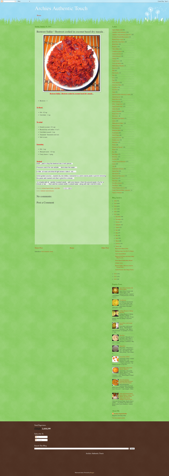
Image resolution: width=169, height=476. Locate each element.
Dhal (113, 70)
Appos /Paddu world (117, 30)
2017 (115, 209)
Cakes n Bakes (115, 49)
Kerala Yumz (115, 113)
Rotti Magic (115, 154)
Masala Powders (116, 125)
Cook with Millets (116, 63)
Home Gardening (116, 101)
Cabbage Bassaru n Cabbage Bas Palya (126, 311)
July (117, 230)
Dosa (113, 78)
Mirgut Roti (122, 346)
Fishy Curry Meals (116, 85)
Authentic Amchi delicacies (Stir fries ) (121, 34)
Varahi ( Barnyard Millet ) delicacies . (121, 190)
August (117, 227)
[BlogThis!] (66, 188)
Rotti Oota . (115, 157)
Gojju (113, 92)
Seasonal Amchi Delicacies (118, 161)
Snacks (114, 164)
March (117, 241)
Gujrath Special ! (116, 97)
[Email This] (64, 188)
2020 (115, 201)
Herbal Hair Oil (116, 99)
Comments (39, 440)
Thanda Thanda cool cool (118, 188)
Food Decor (115, 87)
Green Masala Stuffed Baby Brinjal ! (124, 260)
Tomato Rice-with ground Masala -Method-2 (126, 368)
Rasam (113, 149)
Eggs (113, 80)
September (118, 225)
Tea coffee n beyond (117, 183)
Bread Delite (115, 44)
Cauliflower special (117, 51)
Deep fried (114, 68)
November (118, 219)
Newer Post (39, 248)
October (118, 222)
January (118, 246)
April (117, 238)
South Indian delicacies (118, 169)
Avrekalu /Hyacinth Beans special (120, 37)
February (118, 243)
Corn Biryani (123, 300)
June (117, 233)
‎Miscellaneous (115, 128)
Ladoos (114, 121)
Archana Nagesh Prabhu (120, 414)
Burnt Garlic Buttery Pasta (121, 248)
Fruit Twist (115, 89)
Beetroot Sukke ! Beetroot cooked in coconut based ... (124, 266)
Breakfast (114, 46)
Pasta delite (115, 142)
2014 (115, 274)
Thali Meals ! (115, 185)
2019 (115, 203)
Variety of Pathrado (117, 192)
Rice (113, 152)
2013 (115, 276)
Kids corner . (115, 116)
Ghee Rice (122, 335)
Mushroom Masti (116, 130)
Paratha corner (115, 140)
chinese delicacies (116, 56)
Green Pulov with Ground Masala (126, 323)
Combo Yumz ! (116, 61)
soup (113, 166)
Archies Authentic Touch (61, 8)
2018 (115, 206)
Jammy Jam (115, 109)
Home (39, 15)
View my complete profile (118, 418)
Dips (113, 75)
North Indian (115, 133)
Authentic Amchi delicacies (47, 191)
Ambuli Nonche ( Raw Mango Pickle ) (124, 269)
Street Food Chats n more (118, 176)
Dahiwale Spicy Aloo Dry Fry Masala (124, 251)
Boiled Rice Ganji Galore (118, 42)
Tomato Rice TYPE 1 (125, 357)
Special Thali (115, 171)
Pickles (114, 145)
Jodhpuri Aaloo (119, 263)
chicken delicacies (116, 54)
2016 (115, 211)
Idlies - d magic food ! (117, 104)
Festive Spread (115, 82)
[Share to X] (67, 188)
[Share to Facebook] (69, 188)
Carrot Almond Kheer (120, 254)
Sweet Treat (115, 178)
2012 (115, 279)
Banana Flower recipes (117, 39)
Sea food (114, 159)
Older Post (105, 248)
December (118, 216)
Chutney (114, 58)
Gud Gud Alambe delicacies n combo (121, 94)
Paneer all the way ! (117, 137)
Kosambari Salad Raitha (118, 118)
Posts (37, 437)
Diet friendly (115, 73)
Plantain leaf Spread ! (117, 147)
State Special (115, 173)
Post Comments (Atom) (47, 251)
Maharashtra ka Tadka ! (118, 123)
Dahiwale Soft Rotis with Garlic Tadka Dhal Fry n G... (124, 257)
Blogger (92, 472)
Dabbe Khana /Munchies (118, 66)
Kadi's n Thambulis (117, 111)
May (117, 235)
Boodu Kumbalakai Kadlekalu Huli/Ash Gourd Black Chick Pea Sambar (126, 381)
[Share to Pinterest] (71, 188)
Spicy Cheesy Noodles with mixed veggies (126, 288)
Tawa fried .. (115, 180)
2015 (115, 214)
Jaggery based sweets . (117, 106)
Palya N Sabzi (115, 135)
